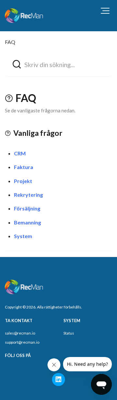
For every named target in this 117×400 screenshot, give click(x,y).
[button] (105, 10)
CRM (20, 153)
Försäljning (27, 208)
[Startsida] (24, 15)
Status (68, 333)
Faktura (23, 167)
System (23, 236)
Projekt (23, 181)
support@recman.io (22, 342)
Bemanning (27, 222)
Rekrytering (28, 195)
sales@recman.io (20, 333)
